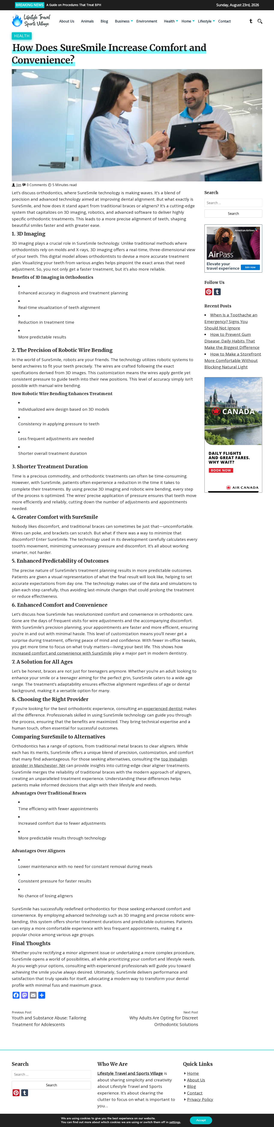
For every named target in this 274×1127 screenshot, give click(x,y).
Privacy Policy (200, 1099)
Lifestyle (204, 21)
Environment (146, 21)
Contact (224, 21)
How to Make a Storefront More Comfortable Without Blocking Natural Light (232, 360)
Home (186, 21)
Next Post (190, 1012)
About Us (66, 21)
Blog (104, 21)
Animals (87, 21)
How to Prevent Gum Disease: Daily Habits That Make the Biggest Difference (231, 341)
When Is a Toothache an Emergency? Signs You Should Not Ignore (230, 321)
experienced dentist (163, 708)
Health (169, 21)
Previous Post (21, 1012)
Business (122, 21)
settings (174, 1122)
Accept (201, 1120)
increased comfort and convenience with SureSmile (62, 653)
